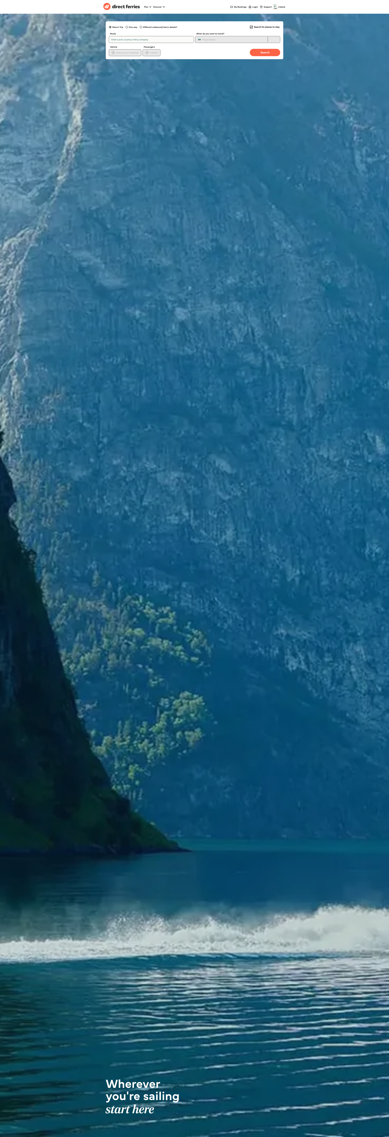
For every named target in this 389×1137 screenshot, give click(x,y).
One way (133, 27)
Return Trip (117, 27)
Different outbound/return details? (160, 27)
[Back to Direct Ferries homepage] (121, 7)
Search (265, 52)
